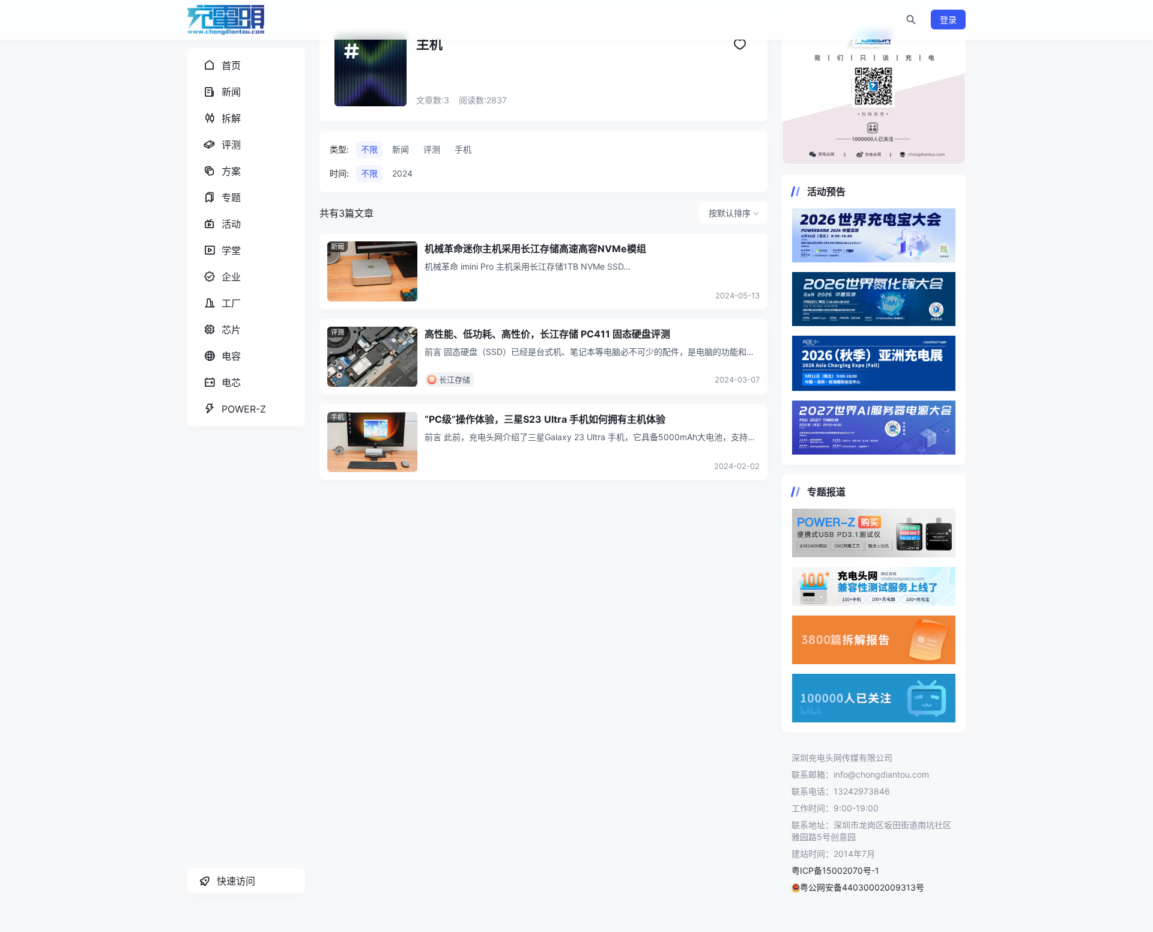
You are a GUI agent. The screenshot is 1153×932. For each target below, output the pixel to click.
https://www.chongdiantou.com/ (873, 92)
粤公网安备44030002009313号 (862, 887)
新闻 (337, 247)
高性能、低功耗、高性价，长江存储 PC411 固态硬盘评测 (547, 334)
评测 (337, 332)
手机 (337, 417)
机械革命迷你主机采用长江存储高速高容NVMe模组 (535, 249)
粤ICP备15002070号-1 (835, 870)
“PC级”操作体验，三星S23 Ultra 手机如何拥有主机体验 (545, 419)
